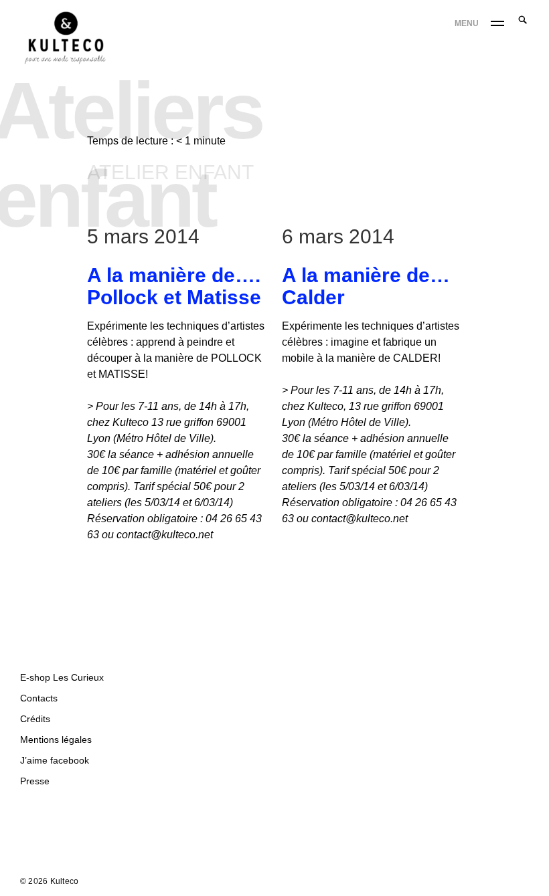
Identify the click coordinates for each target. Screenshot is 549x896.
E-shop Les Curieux (62, 677)
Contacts (39, 698)
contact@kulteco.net (164, 534)
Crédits (35, 718)
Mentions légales (56, 739)
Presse (35, 781)
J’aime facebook (54, 760)
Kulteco (64, 881)
